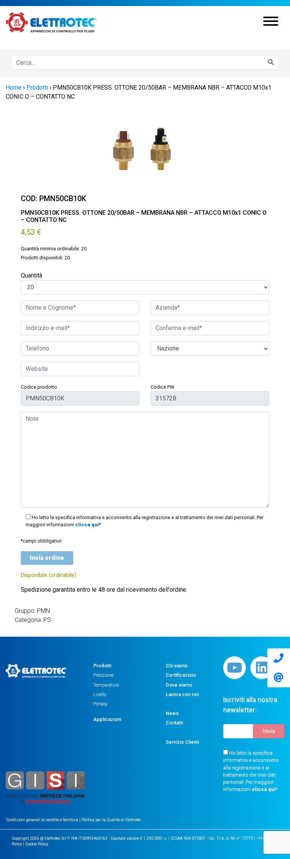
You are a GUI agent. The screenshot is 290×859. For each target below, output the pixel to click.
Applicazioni (107, 719)
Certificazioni (181, 675)
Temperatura (106, 685)
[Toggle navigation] (271, 22)
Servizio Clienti (182, 742)
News (172, 713)
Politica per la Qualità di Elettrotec (111, 819)
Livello (99, 694)
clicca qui (87, 524)
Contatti (174, 723)
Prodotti (102, 665)
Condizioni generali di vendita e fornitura (42, 819)
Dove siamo (179, 685)
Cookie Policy (36, 844)
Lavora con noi (182, 694)
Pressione (103, 675)
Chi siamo (177, 665)
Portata (100, 704)
